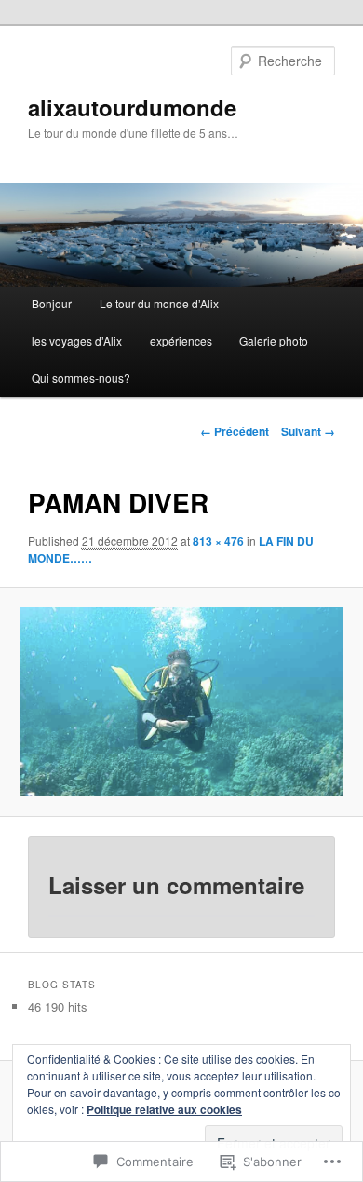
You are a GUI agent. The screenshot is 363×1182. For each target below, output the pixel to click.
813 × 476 (218, 541)
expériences (181, 340)
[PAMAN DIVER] (181, 701)
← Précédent (234, 431)
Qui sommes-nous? (81, 378)
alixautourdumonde (132, 107)
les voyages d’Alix (77, 340)
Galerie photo (273, 340)
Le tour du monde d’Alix (159, 303)
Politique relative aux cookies (164, 1109)
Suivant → (308, 431)
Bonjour (52, 303)
